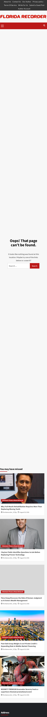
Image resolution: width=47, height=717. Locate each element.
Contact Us (16, 2)
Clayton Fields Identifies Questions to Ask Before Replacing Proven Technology (20, 553)
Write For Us (23, 5)
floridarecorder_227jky (10, 512)
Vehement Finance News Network (12, 500)
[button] (2, 26)
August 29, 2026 (24, 512)
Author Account (24, 9)
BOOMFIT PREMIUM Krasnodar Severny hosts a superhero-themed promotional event (19, 690)
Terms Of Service (10, 5)
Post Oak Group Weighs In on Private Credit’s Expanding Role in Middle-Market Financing (19, 645)
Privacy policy (38, 2)
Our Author (26, 2)
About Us (7, 2)
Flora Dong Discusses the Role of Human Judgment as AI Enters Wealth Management (21, 599)
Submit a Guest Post (36, 5)
